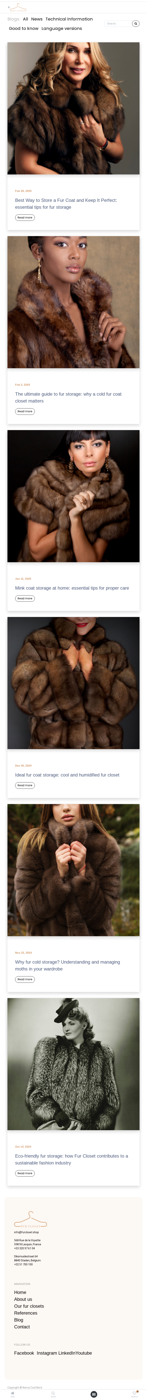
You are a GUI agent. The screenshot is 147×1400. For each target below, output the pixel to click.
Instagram (47, 1353)
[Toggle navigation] (8, 7)
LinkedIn (66, 1353)
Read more (25, 217)
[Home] (12, 1393)
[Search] (53, 1393)
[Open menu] (93, 1394)
